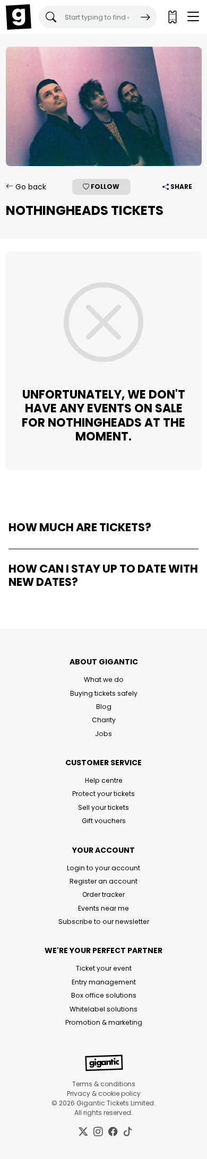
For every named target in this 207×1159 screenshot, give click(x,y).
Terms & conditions (103, 1083)
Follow (104, 186)
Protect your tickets (103, 793)
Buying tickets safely (103, 693)
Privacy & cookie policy (104, 1093)
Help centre (104, 780)
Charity (104, 719)
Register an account (103, 881)
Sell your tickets (103, 807)
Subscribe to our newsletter (103, 921)
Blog (103, 706)
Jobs (103, 733)
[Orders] (172, 17)
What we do (104, 679)
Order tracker (103, 894)
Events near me (103, 908)
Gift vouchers (104, 820)
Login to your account (103, 867)
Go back (29, 186)
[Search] (145, 16)
